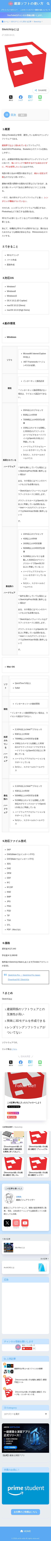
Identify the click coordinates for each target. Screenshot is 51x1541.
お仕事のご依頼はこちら (25, 1512)
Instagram (16, 1227)
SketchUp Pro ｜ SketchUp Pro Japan (24, 975)
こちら (14, 1049)
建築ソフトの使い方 (28, 3)
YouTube (25, 1227)
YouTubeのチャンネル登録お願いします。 (25, 15)
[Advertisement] (25, 1308)
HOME (27, 1531)
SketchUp (18, 1127)
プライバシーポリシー (9, 10)
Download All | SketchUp (18, 980)
